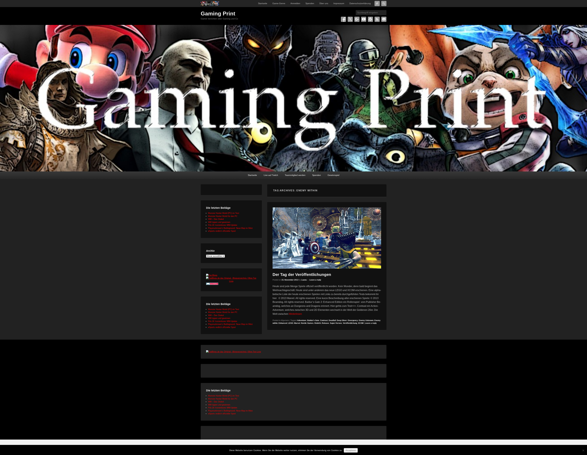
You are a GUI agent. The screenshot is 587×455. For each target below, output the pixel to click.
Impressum (338, 3)
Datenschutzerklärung (360, 3)
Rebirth (317, 323)
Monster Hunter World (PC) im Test (223, 213)
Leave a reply (315, 280)
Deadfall (332, 320)
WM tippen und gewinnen (219, 222)
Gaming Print (218, 13)
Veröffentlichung (350, 323)
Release (325, 323)
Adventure (301, 320)
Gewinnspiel (333, 175)
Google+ (357, 19)
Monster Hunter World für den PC (222, 216)
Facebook (343, 19)
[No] (583, 450)
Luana (304, 280)
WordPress (370, 19)
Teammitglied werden (295, 175)
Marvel (297, 323)
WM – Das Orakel (216, 219)
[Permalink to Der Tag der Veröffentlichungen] (327, 237)
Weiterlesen (295, 314)
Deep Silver (342, 320)
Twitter (350, 19)
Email (383, 19)
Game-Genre (278, 3)
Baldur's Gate (313, 320)
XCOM (361, 323)
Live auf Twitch (271, 175)
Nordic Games (307, 323)
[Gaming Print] (210, 3)
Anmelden (295, 3)
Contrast (324, 320)
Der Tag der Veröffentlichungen (302, 274)
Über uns (323, 3)
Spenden (309, 3)
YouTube (363, 19)
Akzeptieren (350, 450)
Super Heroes (336, 323)
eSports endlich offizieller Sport (222, 231)
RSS (377, 19)
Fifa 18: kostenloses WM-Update (222, 225)
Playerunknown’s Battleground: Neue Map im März (230, 228)
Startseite (262, 3)
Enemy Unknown (366, 320)
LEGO (290, 323)
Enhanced (283, 323)
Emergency (353, 320)
